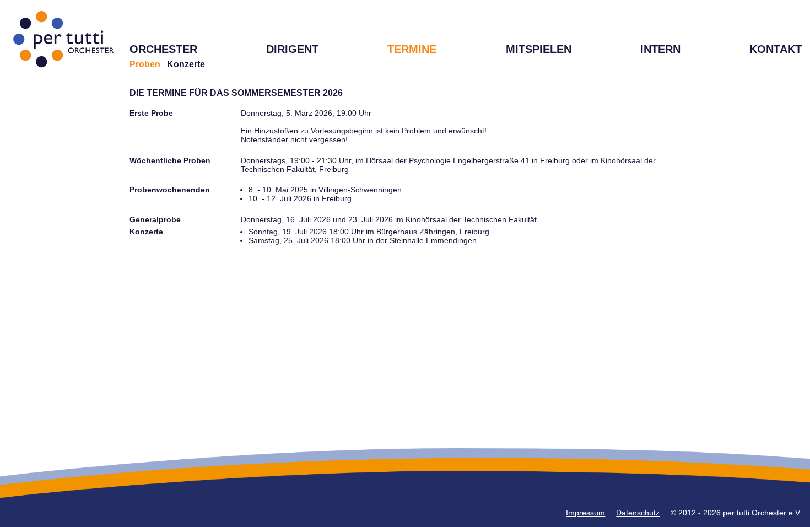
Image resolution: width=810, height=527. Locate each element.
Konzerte (186, 64)
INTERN (660, 49)
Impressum (585, 512)
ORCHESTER (163, 49)
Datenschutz (638, 512)
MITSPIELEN (538, 49)
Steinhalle (407, 240)
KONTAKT (775, 49)
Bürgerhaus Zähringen (415, 231)
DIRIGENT (292, 49)
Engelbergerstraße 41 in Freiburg (511, 160)
